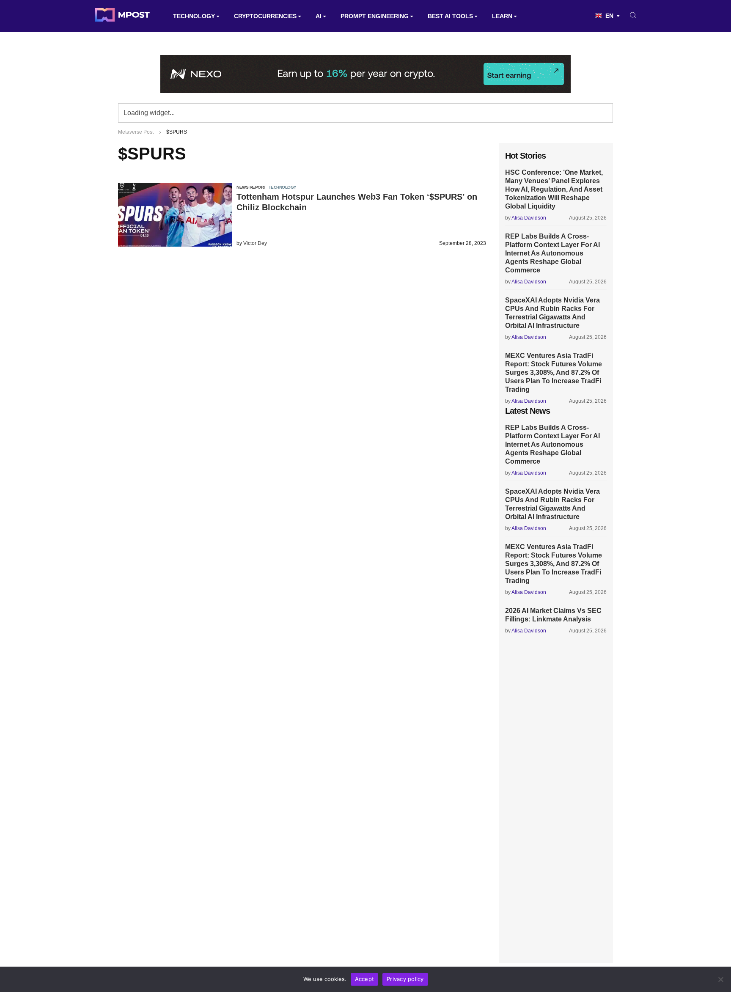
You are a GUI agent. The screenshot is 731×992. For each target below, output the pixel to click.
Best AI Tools (450, 16)
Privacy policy (405, 979)
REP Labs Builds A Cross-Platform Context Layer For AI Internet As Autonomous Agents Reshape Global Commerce (552, 253)
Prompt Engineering (375, 16)
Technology (194, 16)
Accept (364, 979)
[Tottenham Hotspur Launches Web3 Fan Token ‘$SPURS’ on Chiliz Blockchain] (175, 244)
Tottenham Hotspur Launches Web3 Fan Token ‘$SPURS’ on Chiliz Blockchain (356, 202)
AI (319, 16)
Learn (502, 16)
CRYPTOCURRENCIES (265, 16)
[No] (720, 979)
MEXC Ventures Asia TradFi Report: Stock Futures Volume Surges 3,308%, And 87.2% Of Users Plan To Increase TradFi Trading (553, 372)
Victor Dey (255, 243)
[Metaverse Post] (122, 16)
